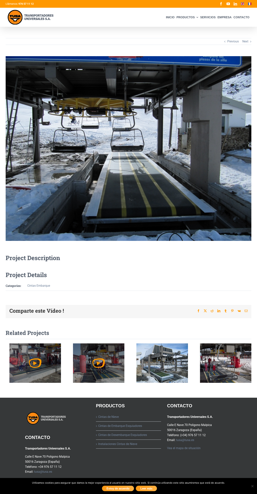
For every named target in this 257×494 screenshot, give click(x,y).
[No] (252, 486)
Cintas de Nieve (108, 417)
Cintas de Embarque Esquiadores (120, 426)
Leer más (146, 488)
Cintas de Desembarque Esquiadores (122, 435)
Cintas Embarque (38, 285)
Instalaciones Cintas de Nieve (117, 444)
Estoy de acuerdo (117, 488)
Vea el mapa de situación (184, 448)
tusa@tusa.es (43, 471)
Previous (233, 41)
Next (245, 41)
